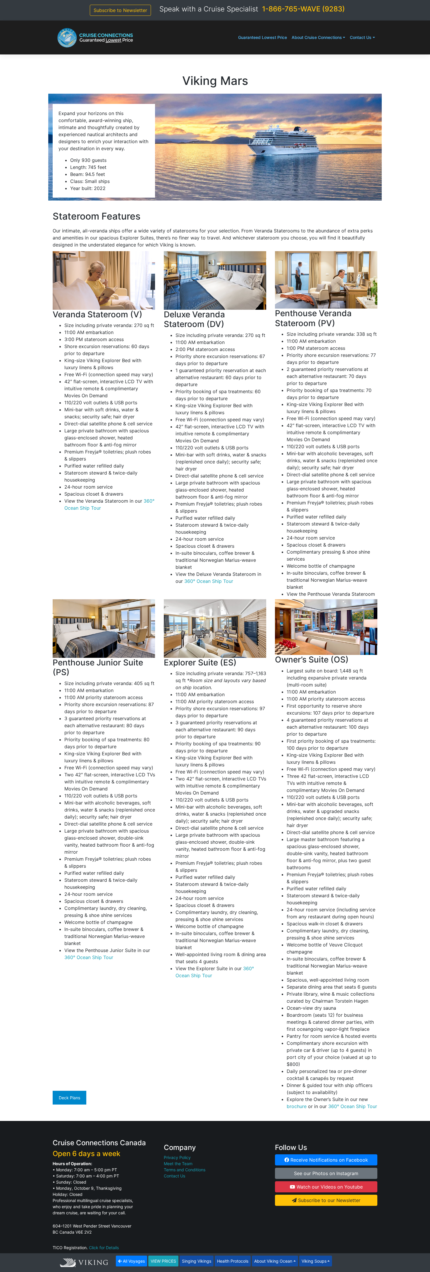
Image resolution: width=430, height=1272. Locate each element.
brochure (297, 1106)
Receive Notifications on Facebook (328, 1160)
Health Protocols (232, 1261)
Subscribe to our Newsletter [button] (328, 1200)
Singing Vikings (196, 1261)
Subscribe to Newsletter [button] (120, 10)
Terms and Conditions (184, 1169)
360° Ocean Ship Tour (208, 581)
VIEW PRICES (163, 1261)
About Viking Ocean (273, 1261)
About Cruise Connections (317, 37)
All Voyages (133, 1261)
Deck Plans (69, 1097)
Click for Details (104, 1247)
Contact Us (360, 37)
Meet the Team (178, 1163)
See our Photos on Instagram (326, 1173)
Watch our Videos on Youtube (329, 1187)
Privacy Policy (177, 1157)
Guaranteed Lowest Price (262, 37)
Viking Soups (314, 1261)
